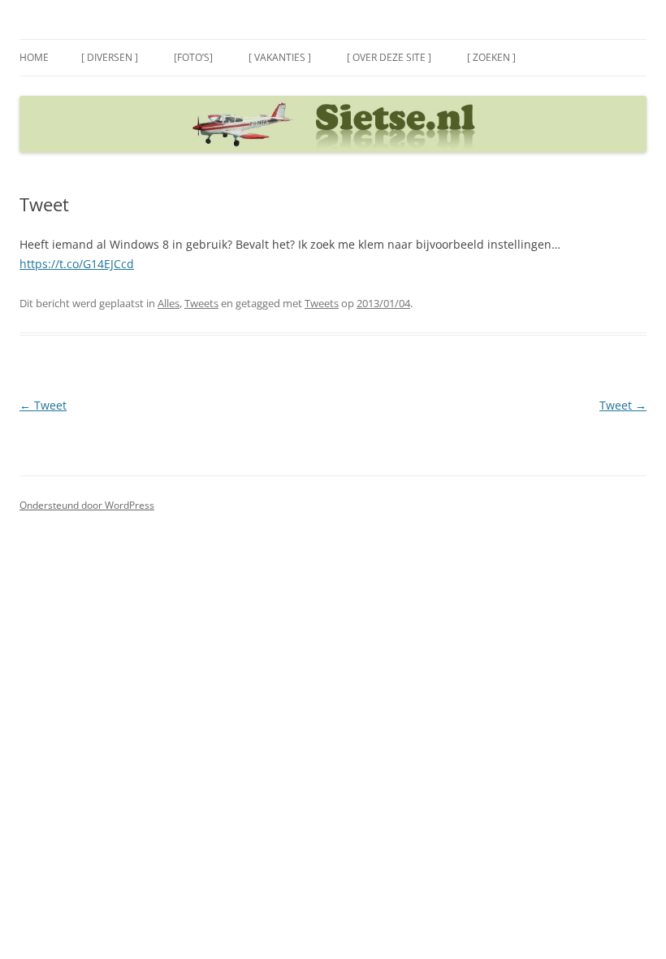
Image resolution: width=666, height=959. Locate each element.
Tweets (201, 303)
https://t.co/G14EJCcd (76, 263)
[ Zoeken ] (491, 57)
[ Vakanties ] (280, 57)
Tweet (43, 405)
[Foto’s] (193, 57)
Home (34, 57)
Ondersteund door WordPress (86, 505)
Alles (168, 303)
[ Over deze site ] (389, 57)
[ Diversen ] (109, 57)
